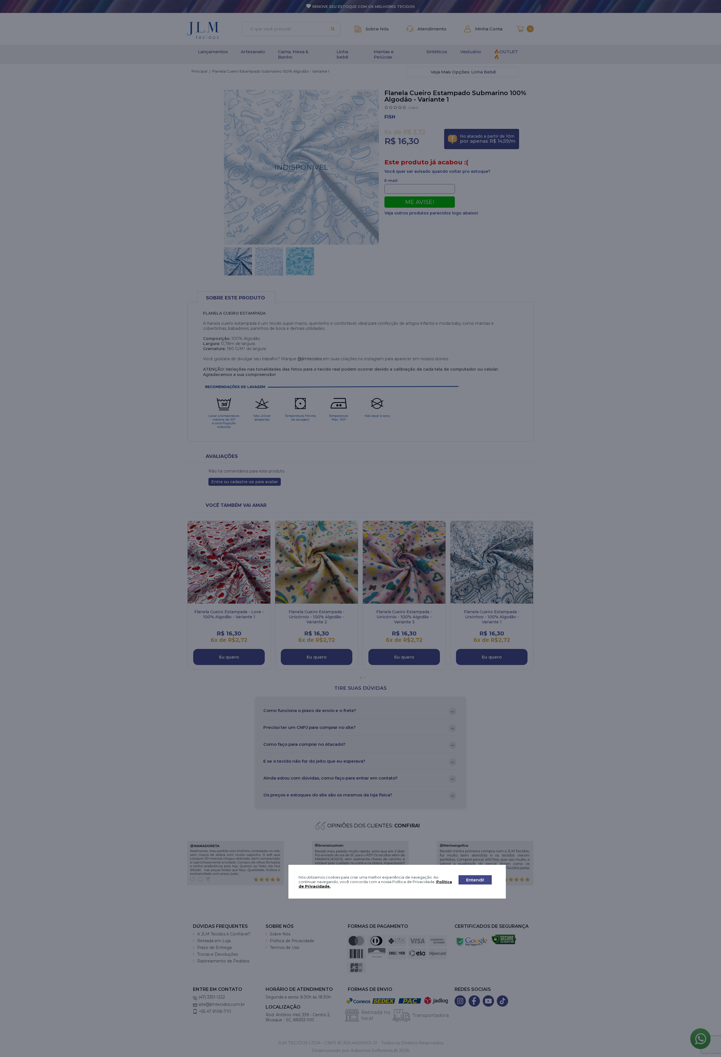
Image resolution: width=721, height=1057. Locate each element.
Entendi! (475, 880)
